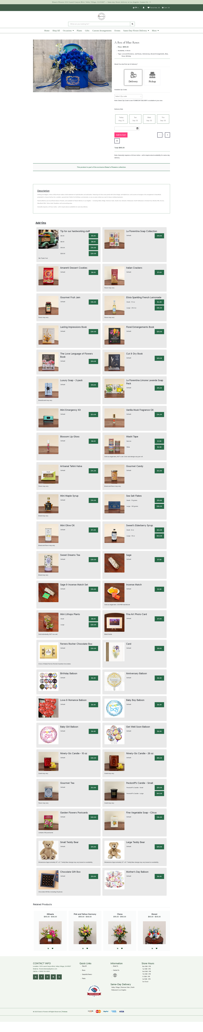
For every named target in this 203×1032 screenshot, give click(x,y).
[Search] (132, 24)
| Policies (64, 1011)
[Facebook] (41, 976)
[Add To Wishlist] (117, 140)
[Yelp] (59, 976)
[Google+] (35, 976)
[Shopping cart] (152, 948)
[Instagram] (47, 976)
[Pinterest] (53, 976)
